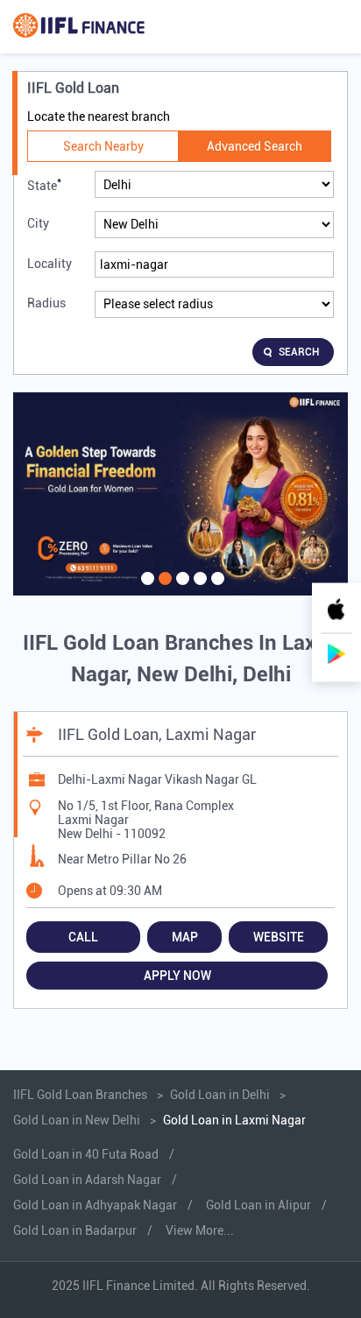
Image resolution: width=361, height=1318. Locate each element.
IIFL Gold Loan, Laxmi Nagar (157, 734)
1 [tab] (145, 589)
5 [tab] (215, 589)
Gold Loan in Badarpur (75, 1230)
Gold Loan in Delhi (220, 1095)
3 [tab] (180, 589)
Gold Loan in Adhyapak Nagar (95, 1205)
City (38, 223)
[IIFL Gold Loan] (79, 26)
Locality (49, 264)
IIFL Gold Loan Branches (81, 1095)
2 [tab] (163, 589)
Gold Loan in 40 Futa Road (86, 1154)
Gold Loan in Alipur (258, 1205)
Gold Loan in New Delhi (76, 1120)
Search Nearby (103, 146)
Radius (46, 303)
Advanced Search (254, 146)
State (44, 184)
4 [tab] (198, 589)
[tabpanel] (180, 494)
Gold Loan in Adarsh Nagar (87, 1180)
